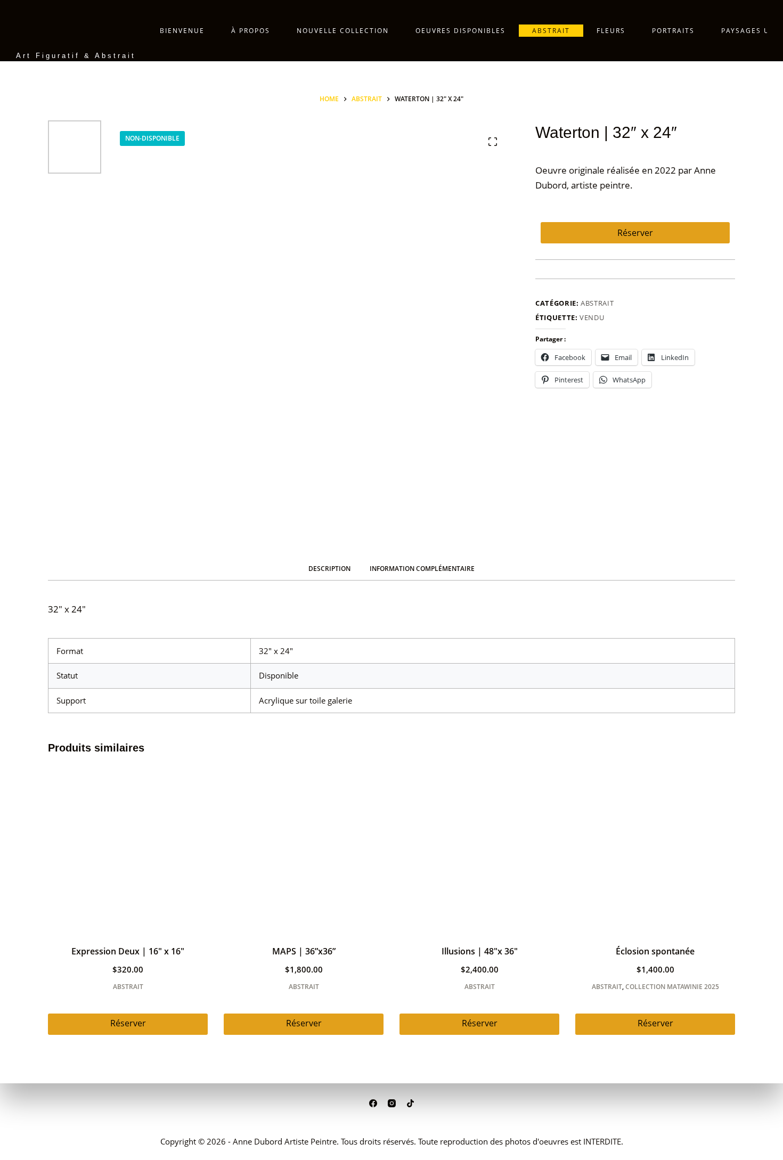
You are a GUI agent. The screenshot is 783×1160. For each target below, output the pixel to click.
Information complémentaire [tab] (422, 568)
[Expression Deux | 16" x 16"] (128, 852)
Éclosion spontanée (655, 951)
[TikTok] (410, 1103)
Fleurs (611, 30)
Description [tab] (329, 568)
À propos (250, 30)
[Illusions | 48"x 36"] (479, 852)
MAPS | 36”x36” (304, 951)
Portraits (673, 30)
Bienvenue (182, 30)
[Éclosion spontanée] (655, 852)
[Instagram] (392, 1103)
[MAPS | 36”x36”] (304, 852)
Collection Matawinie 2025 (672, 986)
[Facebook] (373, 1103)
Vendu (592, 317)
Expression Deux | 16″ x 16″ (127, 951)
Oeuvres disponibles (460, 30)
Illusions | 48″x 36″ (480, 951)
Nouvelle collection (343, 30)
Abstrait (551, 30)
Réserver (635, 233)
